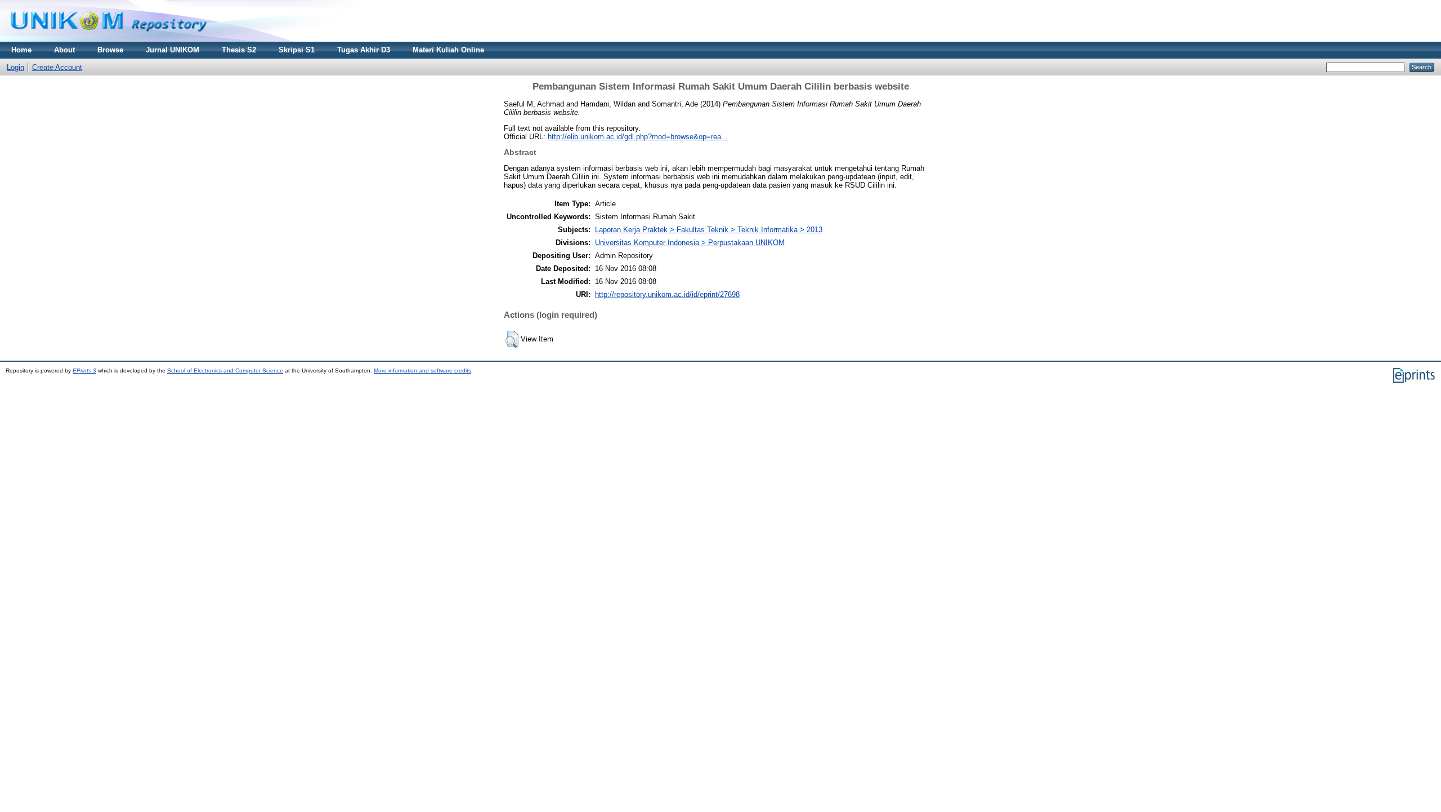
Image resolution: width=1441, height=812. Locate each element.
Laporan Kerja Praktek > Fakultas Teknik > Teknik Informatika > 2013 (708, 229)
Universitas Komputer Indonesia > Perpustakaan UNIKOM (690, 242)
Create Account (57, 67)
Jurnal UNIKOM (172, 50)
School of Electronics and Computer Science (225, 370)
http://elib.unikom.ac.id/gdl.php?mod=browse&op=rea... (638, 136)
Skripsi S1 (297, 50)
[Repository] (108, 39)
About (64, 50)
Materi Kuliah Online (448, 50)
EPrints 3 (84, 370)
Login (15, 67)
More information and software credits (422, 370)
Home (21, 50)
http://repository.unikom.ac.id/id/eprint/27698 (667, 294)
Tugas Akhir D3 (363, 50)
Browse (110, 50)
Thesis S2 (239, 50)
